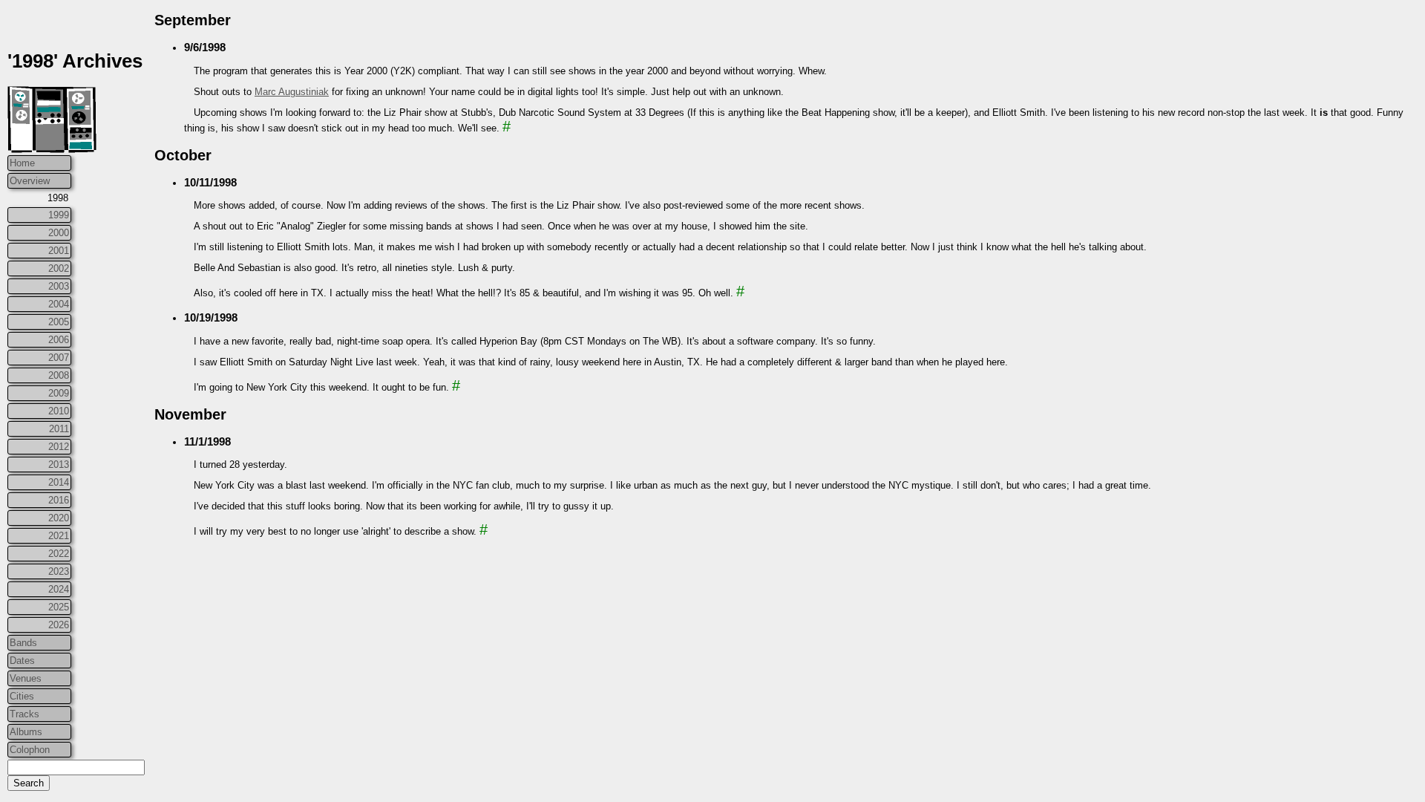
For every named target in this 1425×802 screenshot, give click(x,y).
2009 (58, 393)
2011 (59, 428)
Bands (23, 642)
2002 (58, 268)
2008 (58, 375)
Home (22, 163)
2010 (58, 411)
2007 (58, 357)
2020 (58, 518)
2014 (58, 482)
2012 (58, 446)
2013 (58, 464)
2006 (58, 339)
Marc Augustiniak (292, 91)
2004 (58, 304)
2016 (58, 500)
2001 (58, 250)
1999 (58, 215)
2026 (58, 624)
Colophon (30, 749)
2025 (58, 607)
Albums (26, 731)
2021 (58, 535)
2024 (58, 589)
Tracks (24, 714)
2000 (58, 232)
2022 (58, 553)
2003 (58, 286)
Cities (22, 696)
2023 (58, 571)
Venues (26, 678)
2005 (58, 321)
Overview (30, 180)
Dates (22, 660)
